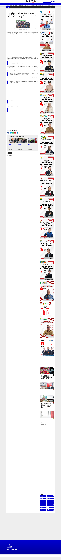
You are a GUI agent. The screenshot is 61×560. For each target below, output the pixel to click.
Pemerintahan (35, 5)
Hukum (11, 5)
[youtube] (12, 551)
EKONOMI (41, 498)
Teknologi (43, 5)
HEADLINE (15, 130)
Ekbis (13, 5)
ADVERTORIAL (42, 496)
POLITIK (48, 507)
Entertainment (21, 5)
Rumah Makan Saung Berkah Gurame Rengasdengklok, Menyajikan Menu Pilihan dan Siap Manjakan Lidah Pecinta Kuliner (46, 405)
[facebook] (6, 1)
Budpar (46, 5)
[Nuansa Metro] (30, 2)
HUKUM (41, 500)
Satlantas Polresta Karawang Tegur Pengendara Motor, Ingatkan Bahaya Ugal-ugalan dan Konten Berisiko (22, 147)
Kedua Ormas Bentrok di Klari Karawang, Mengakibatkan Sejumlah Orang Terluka (46, 390)
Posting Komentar (9, 155)
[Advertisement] (22, 50)
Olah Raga (25, 5)
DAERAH (11, 130)
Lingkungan (49, 5)
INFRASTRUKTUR (49, 500)
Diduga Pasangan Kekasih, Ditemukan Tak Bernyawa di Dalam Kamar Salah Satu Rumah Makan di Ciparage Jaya (46, 377)
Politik (32, 5)
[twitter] (7, 1)
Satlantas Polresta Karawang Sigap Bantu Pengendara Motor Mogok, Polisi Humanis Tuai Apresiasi (32, 147)
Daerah (53, 5)
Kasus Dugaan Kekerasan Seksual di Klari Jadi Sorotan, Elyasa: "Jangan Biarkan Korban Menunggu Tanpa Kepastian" (29, 7)
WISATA (48, 509)
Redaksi (49, 2)
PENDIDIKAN (49, 505)
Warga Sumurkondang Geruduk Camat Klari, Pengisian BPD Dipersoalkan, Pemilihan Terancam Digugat (13, 147)
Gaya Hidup (39, 5)
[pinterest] (15, 133)
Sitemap (45, 2)
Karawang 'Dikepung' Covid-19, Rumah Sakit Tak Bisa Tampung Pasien (46, 419)
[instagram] (8, 1)
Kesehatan (28, 5)
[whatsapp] (13, 133)
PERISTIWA (41, 507)
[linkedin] (17, 133)
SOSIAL (41, 509)
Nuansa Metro (32, 555)
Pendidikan (16, 5)
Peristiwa (8, 5)
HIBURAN (48, 498)
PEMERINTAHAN (42, 505)
